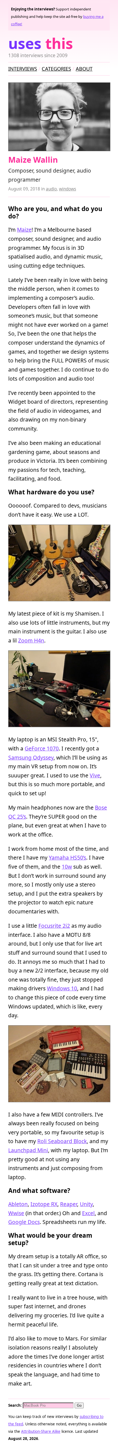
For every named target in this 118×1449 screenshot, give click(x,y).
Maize (24, 229)
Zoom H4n (31, 640)
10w (67, 866)
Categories (56, 68)
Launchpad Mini (28, 1150)
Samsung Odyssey (31, 757)
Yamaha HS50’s (67, 857)
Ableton (18, 1204)
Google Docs (24, 1222)
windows (67, 189)
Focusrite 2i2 (54, 925)
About (84, 68)
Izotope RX (43, 1204)
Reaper (68, 1204)
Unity (86, 1204)
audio (51, 189)
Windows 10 (62, 988)
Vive (95, 775)
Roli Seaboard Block (62, 1141)
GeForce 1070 (42, 748)
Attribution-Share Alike (40, 1431)
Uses (40, 43)
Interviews (22, 68)
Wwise (16, 1213)
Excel (88, 1213)
